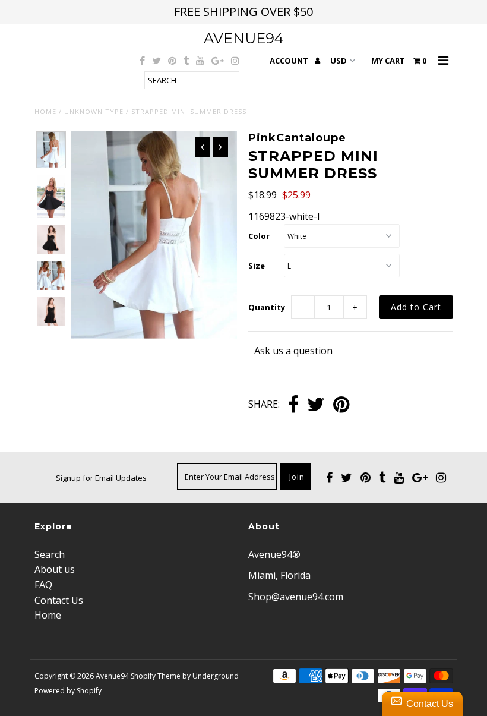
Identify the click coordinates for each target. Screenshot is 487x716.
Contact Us (58, 600)
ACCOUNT (290, 60)
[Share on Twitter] (316, 405)
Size (256, 265)
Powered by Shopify (68, 691)
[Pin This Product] (341, 405)
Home (45, 111)
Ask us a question (293, 350)
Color (259, 236)
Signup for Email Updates (101, 477)
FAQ (43, 584)
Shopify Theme (156, 676)
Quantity (266, 307)
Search (49, 554)
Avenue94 (244, 38)
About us (54, 569)
